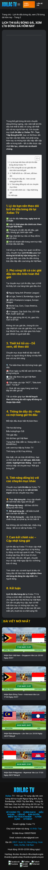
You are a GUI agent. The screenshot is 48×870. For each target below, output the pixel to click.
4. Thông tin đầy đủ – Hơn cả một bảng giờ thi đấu (22, 180)
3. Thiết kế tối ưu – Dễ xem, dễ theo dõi (23, 174)
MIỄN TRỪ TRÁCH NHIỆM (19, 817)
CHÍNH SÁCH (29, 812)
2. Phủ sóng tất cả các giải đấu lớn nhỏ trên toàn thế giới (23, 169)
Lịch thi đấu (15, 132)
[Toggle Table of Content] (36, 158)
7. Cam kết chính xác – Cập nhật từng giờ (24, 191)
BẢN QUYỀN (33, 814)
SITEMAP (27, 819)
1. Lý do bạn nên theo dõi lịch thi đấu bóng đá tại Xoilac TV (23, 163)
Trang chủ (6, 14)
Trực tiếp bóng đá (17, 499)
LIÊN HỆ (21, 814)
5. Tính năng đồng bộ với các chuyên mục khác (24, 185)
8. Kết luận (13, 195)
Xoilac (27, 132)
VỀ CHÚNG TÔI (13, 812)
